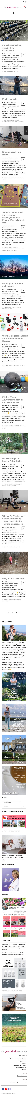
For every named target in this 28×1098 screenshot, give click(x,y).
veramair (4, 35)
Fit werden (17, 177)
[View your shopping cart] (25, 7)
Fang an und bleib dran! (13, 578)
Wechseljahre (10, 250)
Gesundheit (4, 426)
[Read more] (23, 57)
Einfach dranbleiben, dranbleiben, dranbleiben (12, 48)
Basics (5, 599)
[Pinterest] (23, 2)
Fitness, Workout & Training (8, 388)
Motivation (11, 121)
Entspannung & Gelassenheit (8, 328)
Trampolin (9, 485)
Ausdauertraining (14, 425)
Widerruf (24, 1063)
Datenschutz (23, 1061)
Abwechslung (7, 425)
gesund (17, 120)
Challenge (6, 307)
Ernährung (15, 247)
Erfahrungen (16, 484)
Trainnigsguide (5, 601)
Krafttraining (5, 121)
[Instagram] (25, 2)
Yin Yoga (14, 485)
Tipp (21, 484)
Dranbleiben (11, 71)
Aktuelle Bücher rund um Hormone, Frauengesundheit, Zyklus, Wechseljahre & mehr (13, 217)
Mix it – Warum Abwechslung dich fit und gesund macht (12, 400)
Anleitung (6, 484)
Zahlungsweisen (22, 1060)
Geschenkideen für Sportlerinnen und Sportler (13, 365)
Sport (21, 177)
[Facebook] (21, 2)
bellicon (11, 484)
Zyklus (15, 250)
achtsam (6, 71)
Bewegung (21, 425)
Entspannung (12, 307)
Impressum (23, 1069)
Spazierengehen (21, 426)
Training (16, 71)
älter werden (7, 120)
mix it (16, 426)
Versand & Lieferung (21, 1067)
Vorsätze (21, 121)
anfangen (12, 120)
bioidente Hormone (8, 247)
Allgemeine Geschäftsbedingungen (17, 1058)
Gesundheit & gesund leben (8, 91)
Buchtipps (4, 205)
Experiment (4, 308)
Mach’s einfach (9, 99)
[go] (24, 807)
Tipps (15, 599)
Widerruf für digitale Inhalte (19, 1065)
